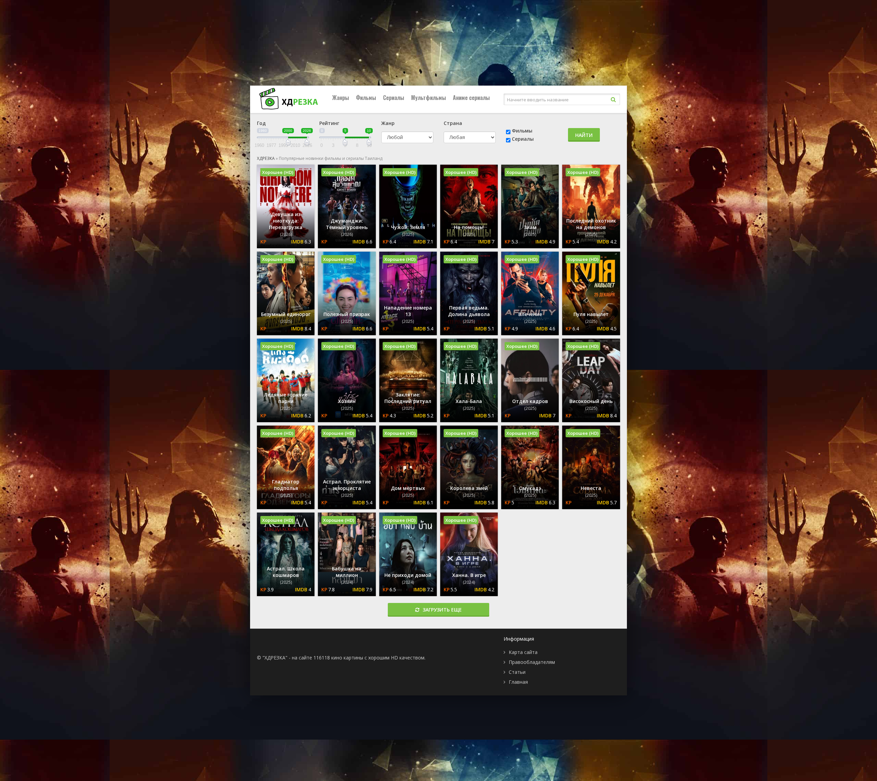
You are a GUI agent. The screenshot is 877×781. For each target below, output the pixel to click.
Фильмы (366, 97)
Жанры (340, 97)
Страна (453, 123)
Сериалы (393, 97)
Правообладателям (532, 662)
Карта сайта (523, 652)
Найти (584, 135)
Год (261, 123)
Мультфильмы (428, 97)
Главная (518, 682)
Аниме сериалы (471, 97)
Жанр (388, 123)
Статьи (517, 672)
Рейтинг (329, 123)
